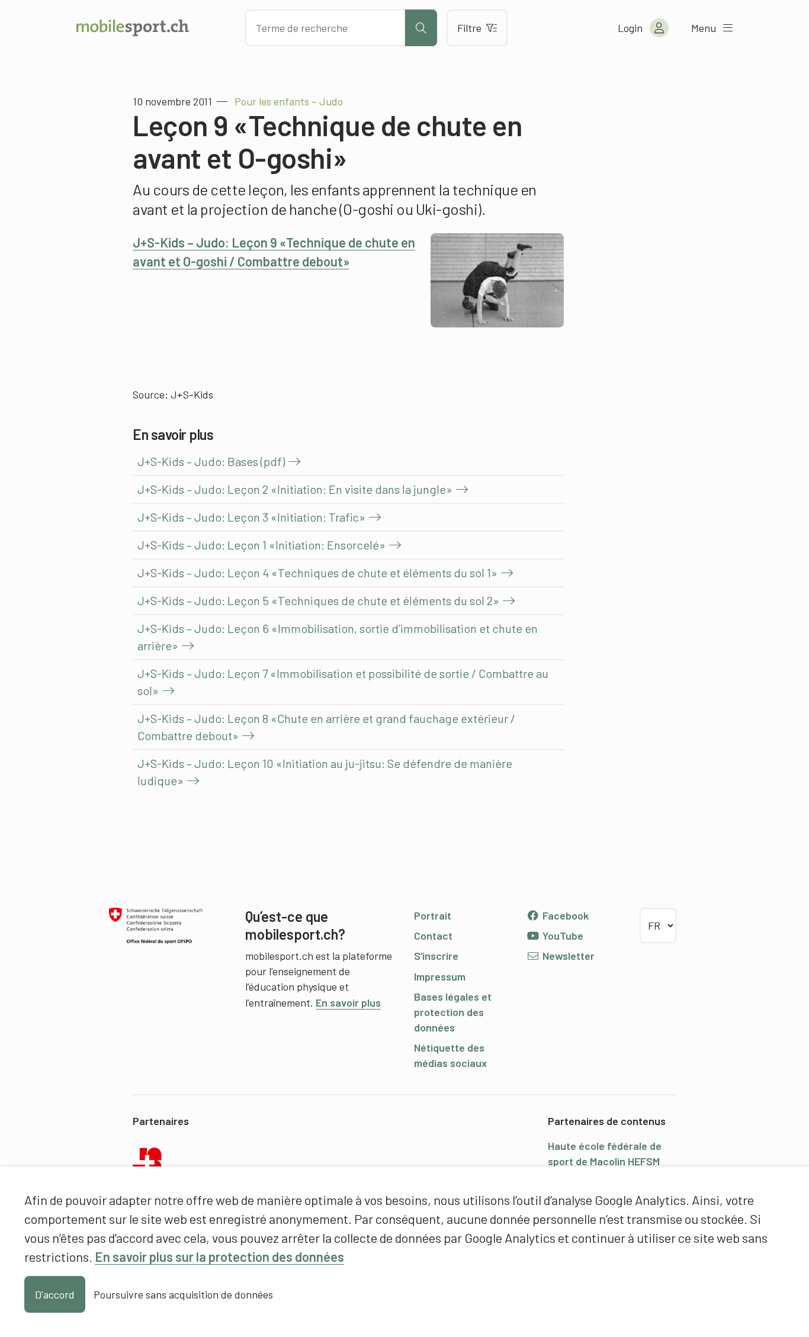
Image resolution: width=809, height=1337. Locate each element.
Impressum (440, 976)
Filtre (469, 27)
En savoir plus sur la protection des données (219, 1256)
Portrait (432, 915)
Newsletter (567, 955)
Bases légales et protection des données (453, 1012)
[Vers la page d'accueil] (132, 27)
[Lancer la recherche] (421, 27)
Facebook (564, 915)
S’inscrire (436, 955)
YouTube (561, 935)
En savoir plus (348, 1002)
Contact (433, 935)
